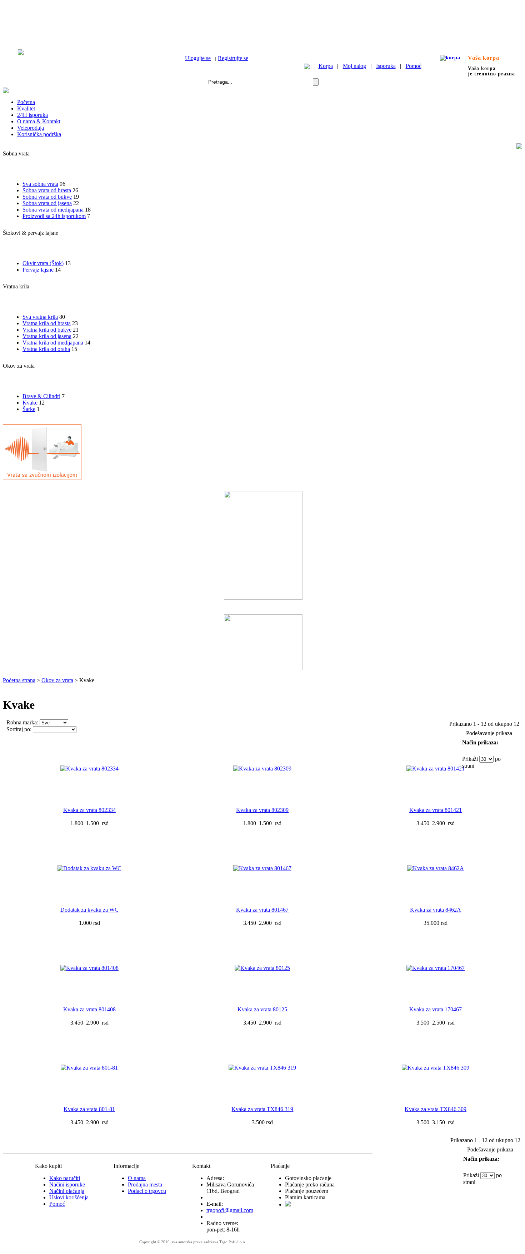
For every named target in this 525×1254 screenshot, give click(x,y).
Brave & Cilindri (41, 396)
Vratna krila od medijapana (52, 342)
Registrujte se (233, 58)
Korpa (326, 66)
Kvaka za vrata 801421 (435, 810)
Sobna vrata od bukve (47, 197)
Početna (26, 102)
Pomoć (413, 66)
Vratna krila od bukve (46, 330)
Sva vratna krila (40, 317)
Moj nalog (354, 66)
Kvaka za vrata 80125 (262, 1009)
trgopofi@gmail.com (229, 1210)
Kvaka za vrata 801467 (262, 910)
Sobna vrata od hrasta (46, 190)
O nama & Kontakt (38, 121)
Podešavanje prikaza (489, 733)
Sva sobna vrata (40, 184)
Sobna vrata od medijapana (53, 210)
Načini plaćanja (66, 1191)
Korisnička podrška (39, 134)
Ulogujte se (198, 58)
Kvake (30, 403)
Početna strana (19, 680)
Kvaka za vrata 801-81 (89, 1109)
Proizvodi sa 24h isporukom (54, 216)
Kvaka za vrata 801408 (89, 1009)
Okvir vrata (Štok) (43, 263)
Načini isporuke (67, 1184)
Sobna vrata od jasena (47, 203)
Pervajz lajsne (38, 270)
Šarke (28, 409)
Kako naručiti (64, 1178)
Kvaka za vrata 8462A (435, 910)
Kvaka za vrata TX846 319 (262, 1109)
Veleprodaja (30, 128)
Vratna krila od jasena (46, 336)
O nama (137, 1178)
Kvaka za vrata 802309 (262, 810)
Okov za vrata (57, 680)
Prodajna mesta (145, 1184)
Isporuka (386, 66)
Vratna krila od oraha (46, 349)
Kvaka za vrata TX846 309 (435, 1109)
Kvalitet (26, 108)
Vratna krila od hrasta (46, 323)
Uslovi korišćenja (69, 1197)
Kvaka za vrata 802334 (89, 810)
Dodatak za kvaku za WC (89, 910)
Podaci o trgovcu (147, 1191)
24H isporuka (32, 115)
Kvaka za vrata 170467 (435, 1009)
